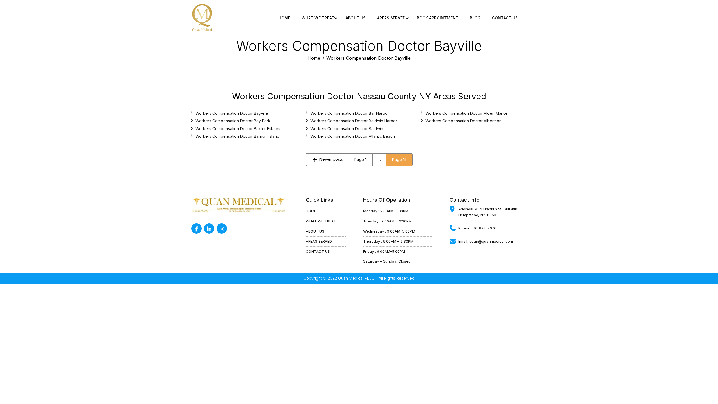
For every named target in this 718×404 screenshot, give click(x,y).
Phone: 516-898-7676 (477, 228)
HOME (311, 211)
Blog (475, 17)
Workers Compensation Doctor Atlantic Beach (352, 136)
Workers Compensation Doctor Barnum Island (237, 136)
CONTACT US (505, 17)
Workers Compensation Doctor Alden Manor (466, 113)
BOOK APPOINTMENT (438, 17)
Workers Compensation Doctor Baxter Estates (237, 128)
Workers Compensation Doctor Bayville (231, 113)
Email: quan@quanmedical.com (485, 241)
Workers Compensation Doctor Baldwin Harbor (353, 120)
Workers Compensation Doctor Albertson (463, 120)
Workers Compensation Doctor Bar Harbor (349, 113)
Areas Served (391, 17)
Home (284, 17)
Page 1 (360, 159)
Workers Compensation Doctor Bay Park (232, 120)
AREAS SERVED (319, 241)
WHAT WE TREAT (321, 221)
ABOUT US (356, 17)
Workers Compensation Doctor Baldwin (346, 128)
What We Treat (318, 17)
